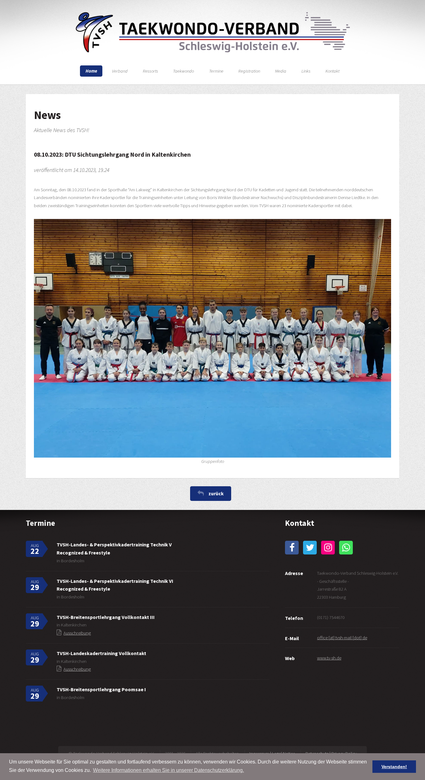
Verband (120, 71)
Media (280, 71)
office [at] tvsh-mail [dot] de (342, 637)
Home (91, 71)
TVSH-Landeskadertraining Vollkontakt (101, 653)
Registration (249, 71)
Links (306, 71)
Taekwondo (183, 71)
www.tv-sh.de (329, 658)
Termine (216, 71)
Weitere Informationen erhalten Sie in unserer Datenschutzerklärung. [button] (168, 770)
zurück (216, 493)
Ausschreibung (77, 633)
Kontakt (332, 71)
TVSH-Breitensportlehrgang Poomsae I (101, 689)
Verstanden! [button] (394, 766)
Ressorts (150, 71)
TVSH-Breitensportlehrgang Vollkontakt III (106, 617)
